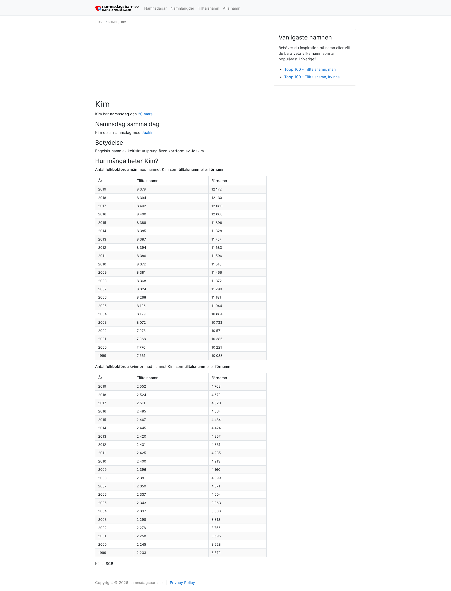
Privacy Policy (182, 582)
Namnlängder (182, 8)
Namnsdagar (155, 8)
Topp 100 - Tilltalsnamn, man (310, 69)
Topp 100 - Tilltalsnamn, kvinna (312, 76)
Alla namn (231, 8)
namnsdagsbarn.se (146, 582)
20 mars (145, 114)
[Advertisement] (181, 64)
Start (100, 22)
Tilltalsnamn (208, 8)
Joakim (148, 132)
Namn (113, 22)
